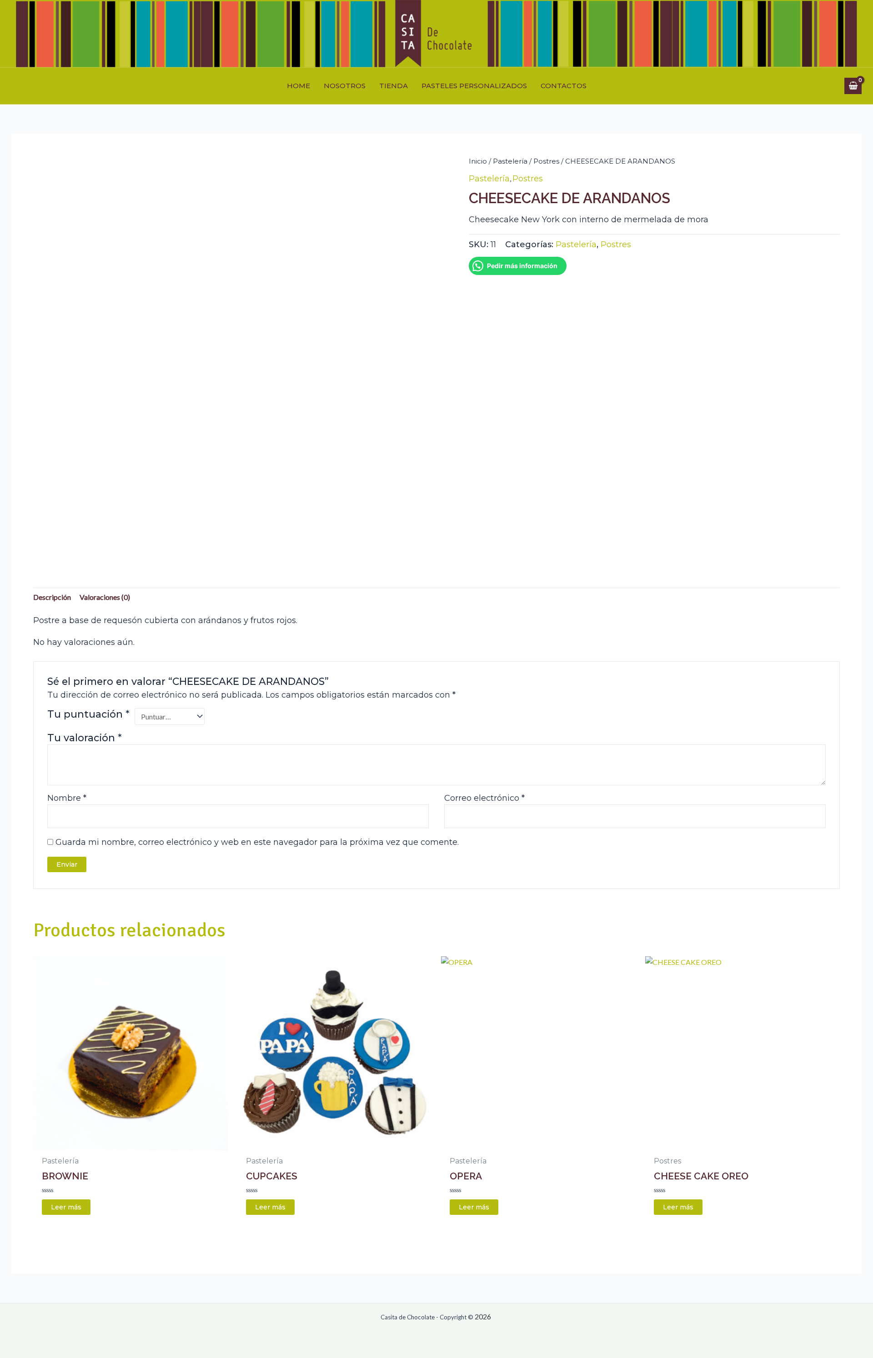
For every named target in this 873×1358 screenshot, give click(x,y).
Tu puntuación (88, 714)
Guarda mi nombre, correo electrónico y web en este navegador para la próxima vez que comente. (257, 842)
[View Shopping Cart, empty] (853, 86)
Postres (546, 161)
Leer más (66, 1207)
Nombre (66, 798)
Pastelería (510, 161)
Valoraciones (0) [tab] (105, 597)
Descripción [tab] (52, 597)
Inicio (478, 161)
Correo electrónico (484, 798)
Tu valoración (84, 738)
